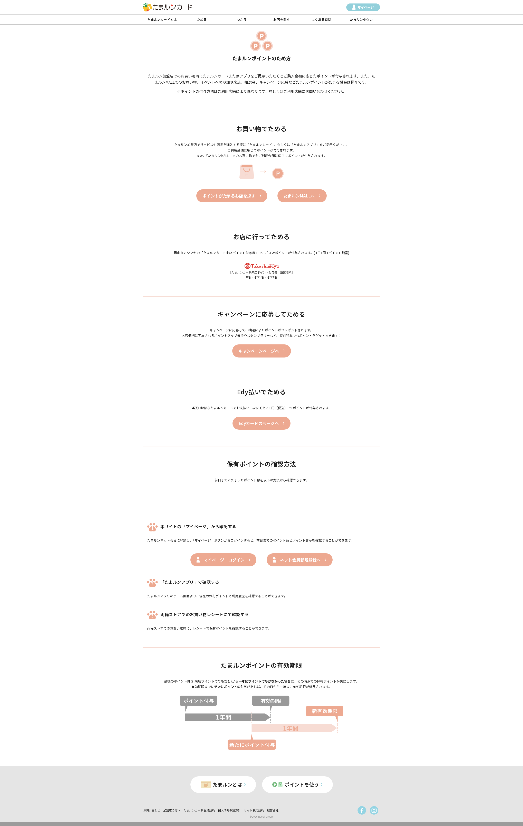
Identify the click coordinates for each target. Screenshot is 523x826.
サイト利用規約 (254, 810)
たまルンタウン (361, 19)
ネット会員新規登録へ (300, 560)
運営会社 (272, 810)
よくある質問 (321, 19)
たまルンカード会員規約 (199, 810)
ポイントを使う (302, 784)
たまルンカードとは (162, 19)
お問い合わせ (151, 810)
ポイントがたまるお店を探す (228, 196)
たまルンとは (227, 784)
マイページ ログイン (224, 560)
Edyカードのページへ (259, 423)
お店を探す (281, 19)
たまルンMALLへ (299, 196)
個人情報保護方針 (229, 810)
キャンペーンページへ (258, 351)
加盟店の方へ (171, 810)
